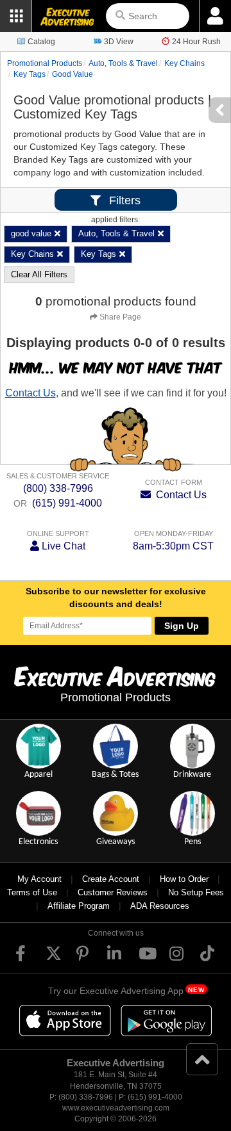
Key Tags (29, 74)
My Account (39, 879)
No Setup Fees (196, 892)
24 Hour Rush (196, 41)
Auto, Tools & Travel (123, 63)
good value (72, 74)
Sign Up (181, 626)
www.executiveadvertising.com (115, 1107)
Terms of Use (32, 892)
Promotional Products (44, 63)
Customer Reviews (113, 892)
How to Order (184, 879)
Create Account (110, 879)
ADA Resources (159, 906)
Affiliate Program (78, 906)
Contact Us (30, 392)
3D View (118, 41)
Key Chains (184, 63)
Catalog (41, 41)
